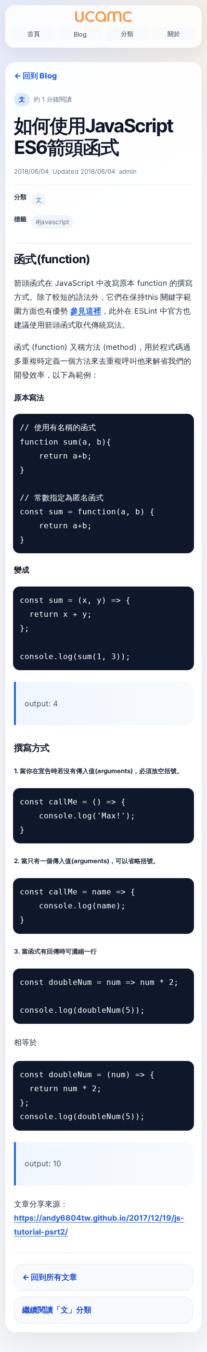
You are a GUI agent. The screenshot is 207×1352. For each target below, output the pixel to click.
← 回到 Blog (35, 75)
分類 (127, 34)
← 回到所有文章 (49, 1277)
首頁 (33, 34)
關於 (174, 34)
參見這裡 (85, 311)
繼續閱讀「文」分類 (56, 1309)
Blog (80, 34)
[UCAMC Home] (103, 16)
